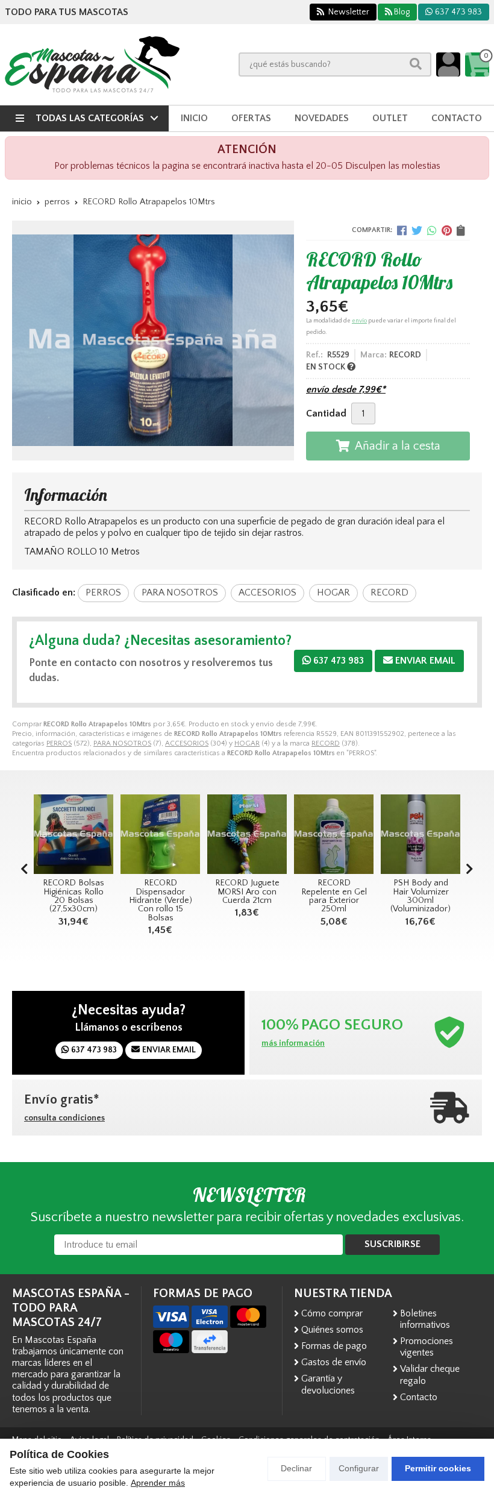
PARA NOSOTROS (122, 743)
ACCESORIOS (186, 743)
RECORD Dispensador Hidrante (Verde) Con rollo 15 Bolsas (73, 900)
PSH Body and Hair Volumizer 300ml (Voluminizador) (334, 896)
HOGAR (247, 743)
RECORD (325, 743)
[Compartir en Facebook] (402, 230)
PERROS (59, 743)
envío (359, 321)
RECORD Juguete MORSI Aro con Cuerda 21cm (160, 891)
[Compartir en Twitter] (416, 230)
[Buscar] (416, 64)
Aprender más (158, 1483)
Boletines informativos (425, 1319)
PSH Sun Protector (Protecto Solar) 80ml (420, 896)
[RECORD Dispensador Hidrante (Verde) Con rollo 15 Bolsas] (73, 834)
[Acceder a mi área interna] (448, 64)
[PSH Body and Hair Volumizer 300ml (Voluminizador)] (334, 834)
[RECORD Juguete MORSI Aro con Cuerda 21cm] (160, 834)
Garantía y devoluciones (328, 1384)
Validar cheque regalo (430, 1374)
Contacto (418, 1397)
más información (293, 1043)
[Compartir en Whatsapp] (432, 230)
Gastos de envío (333, 1362)
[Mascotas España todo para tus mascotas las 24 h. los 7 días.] (92, 64)
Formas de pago (334, 1345)
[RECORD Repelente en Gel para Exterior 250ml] (247, 834)
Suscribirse (392, 1244)
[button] (469, 869)
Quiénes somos (332, 1329)
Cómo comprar (332, 1313)
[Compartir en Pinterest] (447, 230)
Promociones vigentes (426, 1347)
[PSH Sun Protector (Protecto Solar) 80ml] (420, 834)
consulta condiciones (64, 1118)
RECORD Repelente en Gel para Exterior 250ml (247, 896)
